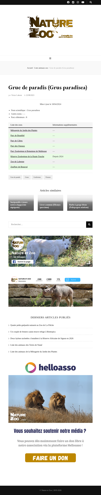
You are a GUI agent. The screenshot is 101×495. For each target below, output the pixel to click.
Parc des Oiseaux (18, 146)
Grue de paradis (15, 177)
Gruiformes (37, 177)
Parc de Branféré (17, 135)
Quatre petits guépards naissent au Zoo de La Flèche (32, 325)
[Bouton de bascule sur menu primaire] (50, 58)
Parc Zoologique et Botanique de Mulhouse (29, 151)
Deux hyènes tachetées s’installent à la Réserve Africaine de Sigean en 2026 (41, 338)
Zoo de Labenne (17, 161)
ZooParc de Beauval (19, 167)
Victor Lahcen (16, 95)
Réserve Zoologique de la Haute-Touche (27, 156)
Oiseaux (48, 177)
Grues (27, 177)
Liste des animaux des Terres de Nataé (26, 345)
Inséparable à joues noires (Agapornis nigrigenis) (18, 205)
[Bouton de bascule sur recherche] (91, 2)
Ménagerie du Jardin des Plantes (24, 130)
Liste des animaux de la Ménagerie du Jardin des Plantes (33, 352)
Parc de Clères (16, 141)
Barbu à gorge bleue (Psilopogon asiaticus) (79, 206)
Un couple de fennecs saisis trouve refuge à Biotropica (32, 332)
